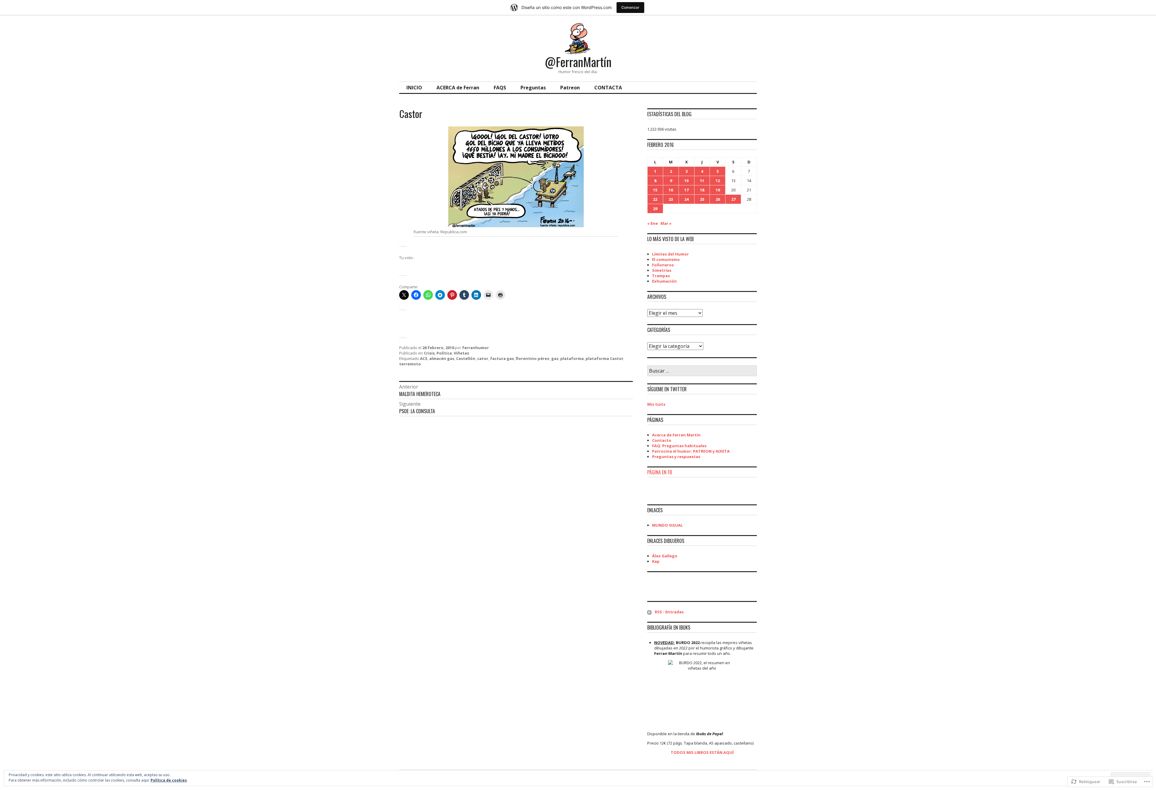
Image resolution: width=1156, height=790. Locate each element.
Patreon (570, 87)
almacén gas (441, 358)
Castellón (465, 358)
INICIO (414, 87)
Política (444, 353)
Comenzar (630, 7)
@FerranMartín (578, 62)
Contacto (661, 440)
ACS (423, 358)
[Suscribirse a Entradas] (649, 612)
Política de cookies (169, 780)
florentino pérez (532, 358)
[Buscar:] (702, 371)
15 (655, 190)
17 (686, 190)
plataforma (572, 358)
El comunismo (666, 259)
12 (718, 180)
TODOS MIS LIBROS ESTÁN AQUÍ (702, 752)
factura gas (502, 358)
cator (482, 358)
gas (554, 358)
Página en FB (659, 472)
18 (702, 190)
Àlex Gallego (664, 556)
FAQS (500, 87)
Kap (656, 561)
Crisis (429, 353)
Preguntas (533, 87)
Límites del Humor (670, 254)
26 (718, 199)
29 (655, 208)
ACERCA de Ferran (458, 87)
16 (671, 190)
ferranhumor (475, 347)
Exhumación (664, 281)
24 (686, 199)
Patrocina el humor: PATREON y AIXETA (691, 451)
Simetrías (661, 270)
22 (655, 199)
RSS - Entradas (669, 612)
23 (671, 199)
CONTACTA (608, 87)
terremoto (410, 364)
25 (702, 199)
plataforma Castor (604, 358)
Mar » (666, 223)
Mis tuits (656, 404)
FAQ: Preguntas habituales (679, 445)
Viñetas (461, 353)
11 (702, 180)
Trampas (661, 275)
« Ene (652, 223)
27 (733, 199)
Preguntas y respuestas (676, 456)
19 (718, 190)
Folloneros (663, 265)
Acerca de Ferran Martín (676, 435)
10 (686, 180)
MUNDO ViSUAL (667, 525)
